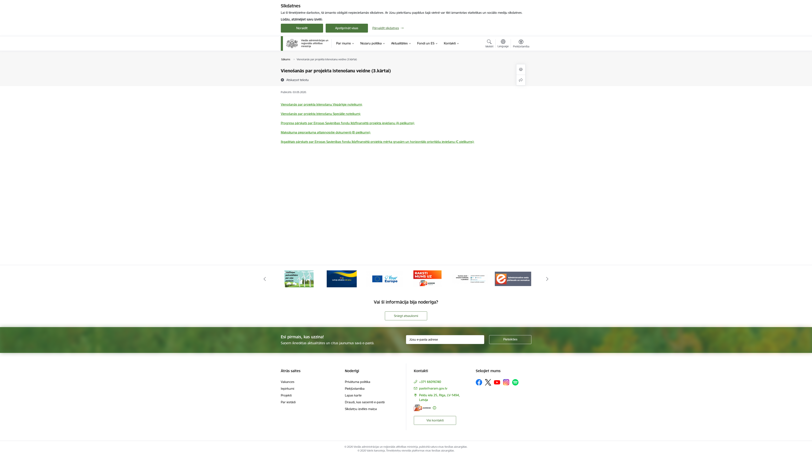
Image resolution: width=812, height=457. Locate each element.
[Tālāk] (547, 278)
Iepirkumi (287, 389)
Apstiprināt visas (346, 28)
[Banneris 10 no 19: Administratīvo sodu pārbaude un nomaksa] (513, 279)
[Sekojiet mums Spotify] (515, 382)
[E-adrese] (422, 407)
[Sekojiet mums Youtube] (497, 382)
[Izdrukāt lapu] (520, 69)
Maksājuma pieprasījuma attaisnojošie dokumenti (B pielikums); (326, 132)
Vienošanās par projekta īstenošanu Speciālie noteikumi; (321, 114)
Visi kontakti (435, 420)
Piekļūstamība (355, 389)
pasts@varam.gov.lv (433, 388)
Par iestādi (288, 402)
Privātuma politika (357, 382)
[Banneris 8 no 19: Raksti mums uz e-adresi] (427, 279)
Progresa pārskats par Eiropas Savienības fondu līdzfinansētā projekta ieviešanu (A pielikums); (348, 123)
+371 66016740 (430, 382)
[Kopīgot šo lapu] (520, 80)
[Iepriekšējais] (265, 278)
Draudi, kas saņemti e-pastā (365, 402)
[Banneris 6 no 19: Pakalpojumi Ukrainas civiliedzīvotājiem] (342, 279)
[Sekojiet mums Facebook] (479, 382)
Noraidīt (301, 28)
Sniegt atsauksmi (406, 316)
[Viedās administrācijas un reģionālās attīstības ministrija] (307, 43)
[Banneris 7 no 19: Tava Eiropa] (384, 279)
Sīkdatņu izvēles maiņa (361, 409)
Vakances (287, 382)
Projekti (286, 395)
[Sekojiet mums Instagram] (506, 382)
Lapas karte (353, 395)
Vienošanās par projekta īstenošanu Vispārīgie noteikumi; (321, 104)
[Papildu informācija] (434, 407)
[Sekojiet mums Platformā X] (488, 382)
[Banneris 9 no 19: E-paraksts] (470, 279)
